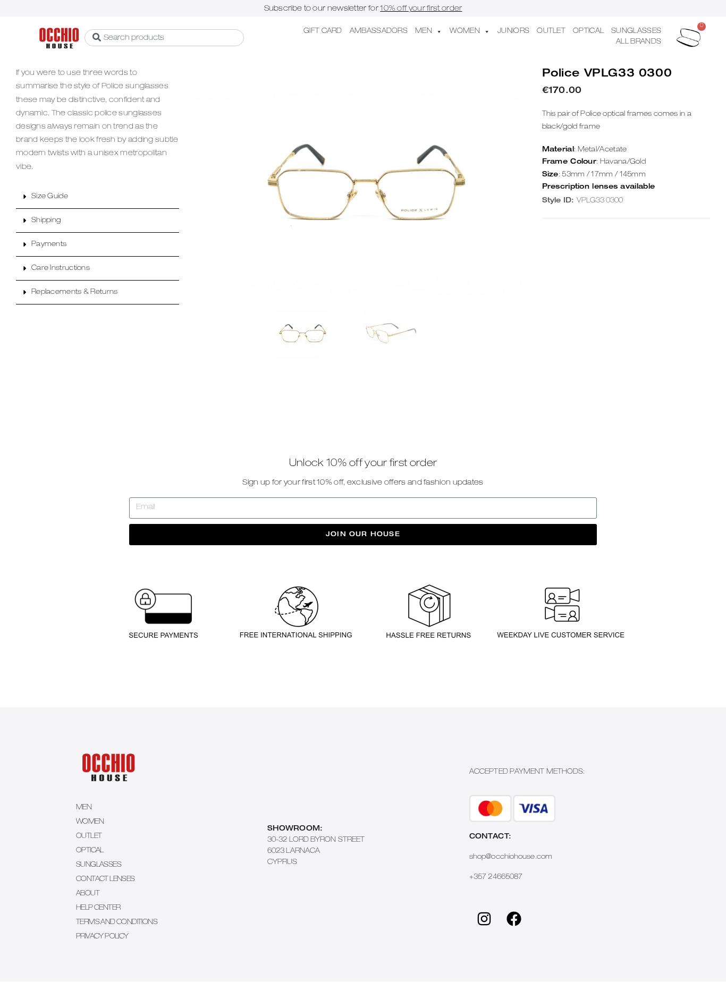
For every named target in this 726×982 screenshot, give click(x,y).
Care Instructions (60, 268)
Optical (90, 851)
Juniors (513, 31)
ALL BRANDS (638, 42)
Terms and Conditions (116, 922)
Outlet (89, 836)
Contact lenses (105, 879)
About (87, 894)
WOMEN (465, 31)
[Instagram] (484, 919)
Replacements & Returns (74, 292)
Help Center (98, 908)
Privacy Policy (102, 937)
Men (83, 808)
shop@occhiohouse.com (510, 857)
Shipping (46, 220)
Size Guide (49, 196)
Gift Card (322, 31)
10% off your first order (421, 9)
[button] (97, 197)
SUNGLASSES (636, 31)
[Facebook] (514, 919)
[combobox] (164, 37)
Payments (48, 244)
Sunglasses (98, 865)
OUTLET (551, 31)
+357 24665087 (495, 877)
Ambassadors (379, 31)
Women (90, 822)
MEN (423, 31)
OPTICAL (588, 31)
